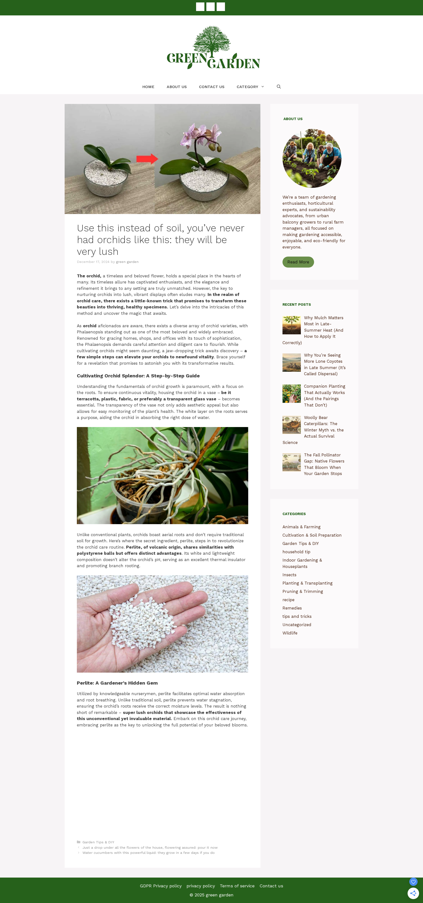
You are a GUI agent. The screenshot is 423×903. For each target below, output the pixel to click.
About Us (177, 86)
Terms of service (237, 885)
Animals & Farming (301, 526)
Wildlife (289, 633)
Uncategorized (296, 624)
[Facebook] (200, 6)
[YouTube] (221, 6)
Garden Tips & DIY (98, 842)
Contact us (211, 86)
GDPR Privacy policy (161, 885)
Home (148, 86)
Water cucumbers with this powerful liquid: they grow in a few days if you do (148, 853)
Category (247, 86)
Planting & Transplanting (307, 583)
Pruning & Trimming (302, 591)
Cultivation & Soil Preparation (312, 535)
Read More (298, 262)
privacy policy (201, 885)
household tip (296, 551)
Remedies (292, 608)
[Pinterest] (210, 6)
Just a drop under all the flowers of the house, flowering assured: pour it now (150, 848)
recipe (288, 599)
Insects (289, 574)
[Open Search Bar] (279, 86)
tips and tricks (297, 616)
